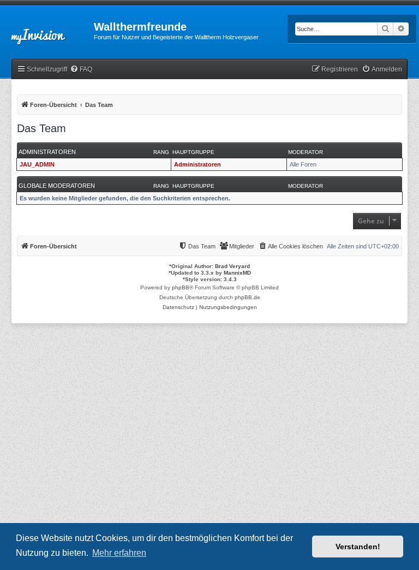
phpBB (180, 287)
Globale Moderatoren (57, 185)
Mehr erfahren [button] (119, 552)
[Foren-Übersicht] (47, 30)
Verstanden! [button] (358, 546)
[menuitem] (81, 69)
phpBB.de (247, 297)
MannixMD (237, 273)
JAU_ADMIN (37, 164)
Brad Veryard (232, 266)
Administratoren (47, 152)
